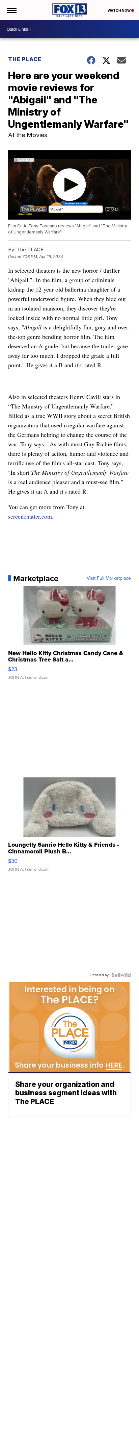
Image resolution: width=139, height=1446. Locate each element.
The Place (24, 59)
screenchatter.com (30, 516)
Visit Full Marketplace (109, 578)
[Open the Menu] (11, 10)
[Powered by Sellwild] (121, 975)
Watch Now (119, 10)
